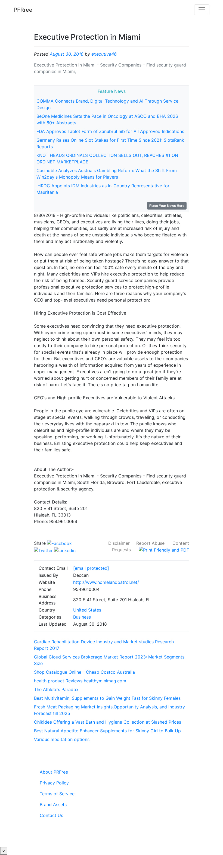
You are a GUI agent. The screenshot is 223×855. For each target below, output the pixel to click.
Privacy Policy (54, 783)
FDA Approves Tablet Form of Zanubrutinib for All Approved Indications (110, 131)
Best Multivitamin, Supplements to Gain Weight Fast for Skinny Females (107, 698)
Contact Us (51, 815)
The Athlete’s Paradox (56, 689)
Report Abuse (150, 543)
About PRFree (54, 772)
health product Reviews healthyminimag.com (80, 680)
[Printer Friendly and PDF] (164, 549)
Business (82, 617)
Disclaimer (119, 543)
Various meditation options (61, 739)
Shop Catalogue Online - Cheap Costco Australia (84, 672)
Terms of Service (57, 793)
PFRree (23, 10)
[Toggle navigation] (201, 9)
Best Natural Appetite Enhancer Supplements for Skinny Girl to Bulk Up (107, 730)
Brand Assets (53, 804)
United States (87, 610)
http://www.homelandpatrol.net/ (106, 582)
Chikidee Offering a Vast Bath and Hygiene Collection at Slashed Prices (107, 722)
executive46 (104, 54)
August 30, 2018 (66, 54)
